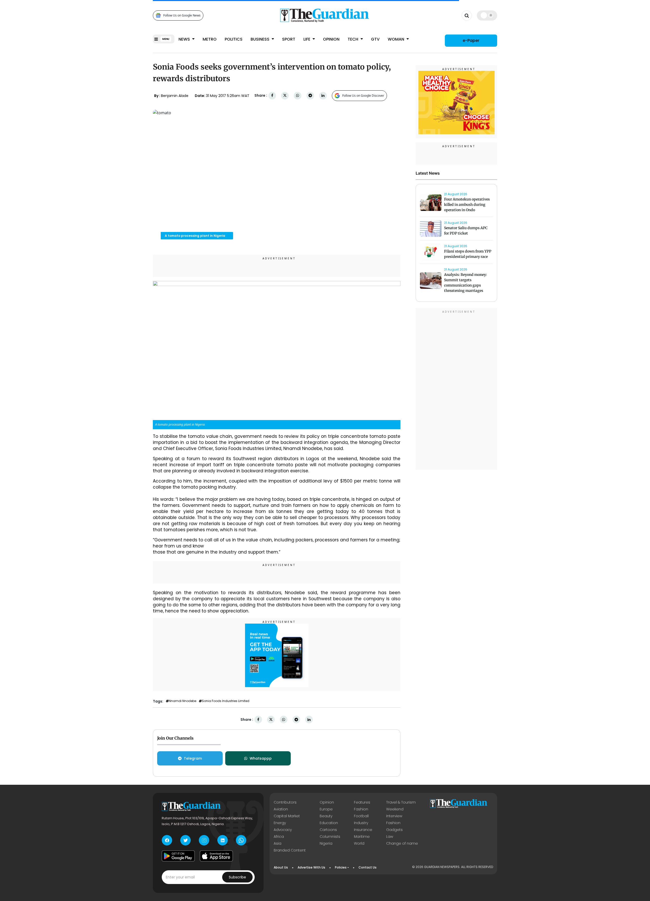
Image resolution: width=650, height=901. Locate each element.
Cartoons (328, 829)
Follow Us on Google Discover (363, 95)
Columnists (330, 836)
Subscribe (237, 877)
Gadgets (394, 829)
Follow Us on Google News (182, 15)
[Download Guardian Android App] (178, 855)
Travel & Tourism (401, 802)
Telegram (193, 758)
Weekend (394, 809)
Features (362, 802)
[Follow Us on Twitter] (185, 840)
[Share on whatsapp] (297, 95)
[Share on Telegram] (310, 95)
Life (307, 39)
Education (329, 822)
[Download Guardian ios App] (216, 855)
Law (389, 836)
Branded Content (290, 850)
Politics (233, 39)
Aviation (281, 809)
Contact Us (368, 867)
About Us (281, 867)
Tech (353, 39)
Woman (396, 39)
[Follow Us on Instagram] (204, 840)
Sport (288, 39)
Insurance (363, 829)
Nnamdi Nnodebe (182, 701)
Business (260, 39)
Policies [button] (341, 867)
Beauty (326, 816)
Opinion (331, 39)
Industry (361, 822)
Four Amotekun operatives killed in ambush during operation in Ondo (467, 204)
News (184, 39)
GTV (375, 39)
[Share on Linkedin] (322, 95)
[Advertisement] (456, 389)
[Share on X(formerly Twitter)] (285, 95)
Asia (277, 843)
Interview (394, 816)
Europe (326, 809)
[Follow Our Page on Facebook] (167, 840)
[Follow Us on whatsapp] (241, 840)
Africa (279, 836)
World (359, 843)
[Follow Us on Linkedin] (222, 840)
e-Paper (471, 40)
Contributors (285, 802)
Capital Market (287, 816)
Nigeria (326, 843)
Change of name (402, 843)
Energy (280, 822)
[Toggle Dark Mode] (487, 15)
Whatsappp (261, 758)
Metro (210, 39)
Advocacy (283, 829)
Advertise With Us (311, 867)
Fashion (361, 809)
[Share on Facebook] (272, 95)
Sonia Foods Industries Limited (225, 701)
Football (361, 816)
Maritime (362, 836)
